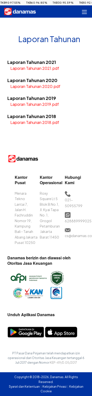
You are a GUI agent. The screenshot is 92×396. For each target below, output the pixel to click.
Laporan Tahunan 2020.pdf (35, 86)
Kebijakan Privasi (54, 386)
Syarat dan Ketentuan (24, 386)
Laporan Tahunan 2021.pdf (34, 68)
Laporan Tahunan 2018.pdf (34, 122)
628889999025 (78, 221)
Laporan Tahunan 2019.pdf (34, 104)
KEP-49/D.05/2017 (63, 362)
